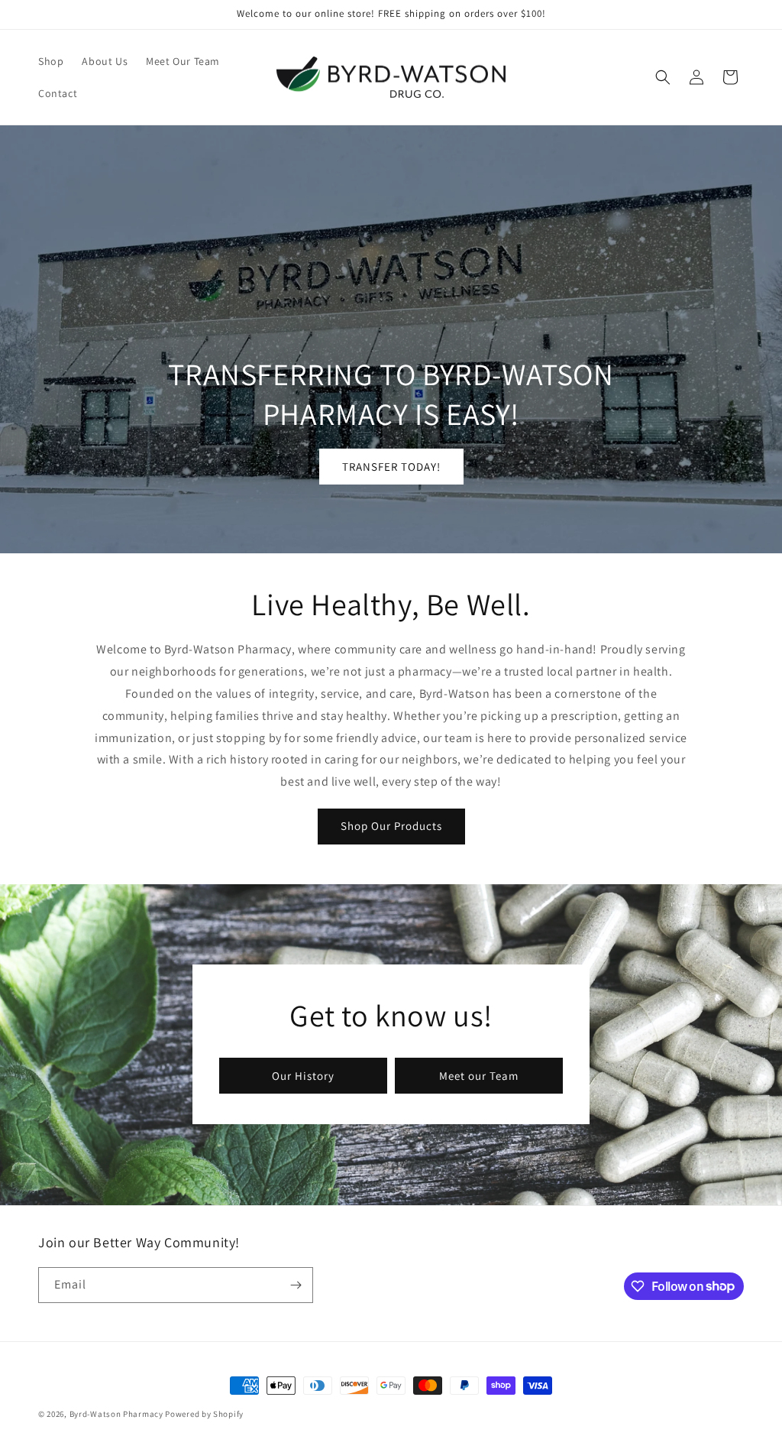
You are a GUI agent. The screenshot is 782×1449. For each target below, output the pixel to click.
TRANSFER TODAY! (391, 466)
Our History (303, 1075)
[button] (663, 77)
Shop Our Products (391, 826)
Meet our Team (479, 1075)
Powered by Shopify (204, 1413)
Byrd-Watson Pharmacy (116, 1413)
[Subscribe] (295, 1285)
